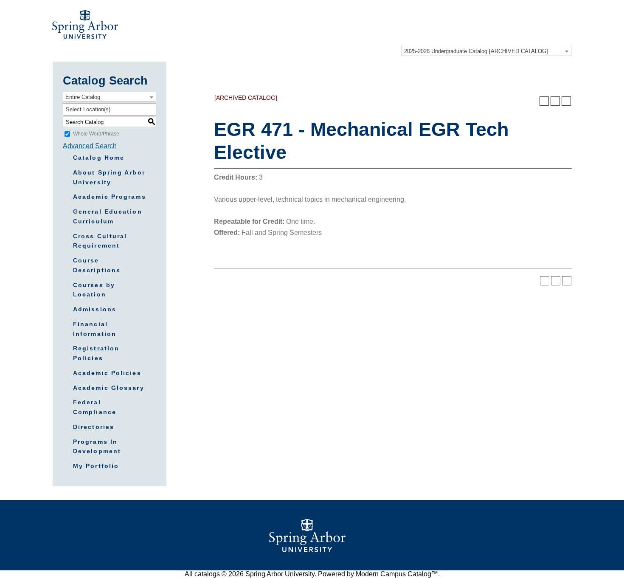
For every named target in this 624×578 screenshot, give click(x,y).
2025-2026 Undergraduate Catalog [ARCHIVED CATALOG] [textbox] (476, 51)
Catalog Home (98, 157)
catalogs (207, 574)
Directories (93, 426)
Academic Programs (109, 196)
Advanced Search (90, 145)
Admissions (94, 309)
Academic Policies (107, 372)
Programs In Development (97, 446)
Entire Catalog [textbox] (82, 97)
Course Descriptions (97, 265)
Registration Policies (96, 353)
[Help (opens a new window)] (566, 101)
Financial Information (94, 329)
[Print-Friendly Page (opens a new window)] (555, 101)
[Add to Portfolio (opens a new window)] (544, 101)
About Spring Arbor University (109, 177)
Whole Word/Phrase (96, 134)
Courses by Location (94, 290)
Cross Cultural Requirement (100, 241)
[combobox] (486, 51)
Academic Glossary (108, 387)
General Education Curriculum (107, 216)
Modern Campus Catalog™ (397, 574)
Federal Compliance (94, 407)
